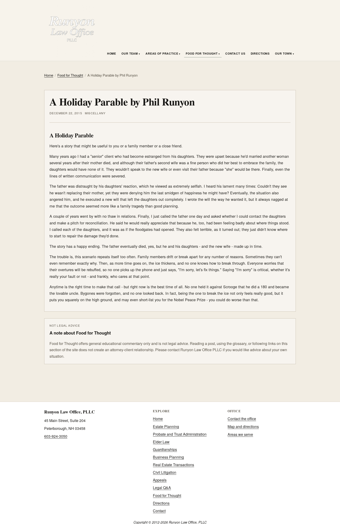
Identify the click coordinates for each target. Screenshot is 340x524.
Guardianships (165, 449)
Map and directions (243, 426)
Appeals (160, 480)
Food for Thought (202, 53)
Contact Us (235, 53)
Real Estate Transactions (173, 464)
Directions (260, 53)
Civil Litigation (164, 472)
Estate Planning (166, 426)
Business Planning (168, 457)
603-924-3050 (55, 436)
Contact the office (242, 418)
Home (111, 53)
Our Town (284, 53)
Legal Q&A (162, 487)
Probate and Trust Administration (180, 434)
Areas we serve (240, 434)
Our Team (130, 53)
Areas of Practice (162, 53)
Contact (159, 510)
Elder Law (161, 441)
